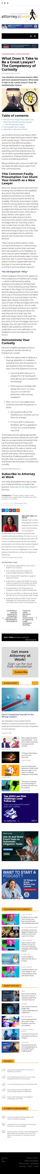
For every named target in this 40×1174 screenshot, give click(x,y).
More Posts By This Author (12, 557)
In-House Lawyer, (18, 495)
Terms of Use (24, 1163)
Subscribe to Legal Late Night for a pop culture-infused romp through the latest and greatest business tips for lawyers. (21, 583)
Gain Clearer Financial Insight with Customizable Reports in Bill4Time (19, 572)
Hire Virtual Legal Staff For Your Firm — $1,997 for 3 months (21, 567)
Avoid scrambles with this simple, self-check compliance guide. (20, 1118)
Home (36, 1166)
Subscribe (21, 672)
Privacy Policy (32, 1158)
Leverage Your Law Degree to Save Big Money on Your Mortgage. (21, 1125)
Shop (30, 1166)
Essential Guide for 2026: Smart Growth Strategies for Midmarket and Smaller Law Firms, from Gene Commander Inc (21, 600)
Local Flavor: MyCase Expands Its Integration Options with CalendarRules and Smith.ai (11, 616)
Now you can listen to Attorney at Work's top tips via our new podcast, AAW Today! (22, 594)
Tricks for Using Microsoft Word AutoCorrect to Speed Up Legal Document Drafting (28, 618)
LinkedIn (14, 549)
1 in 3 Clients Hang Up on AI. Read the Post (22, 1084)
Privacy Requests (31, 1161)
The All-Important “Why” (14, 125)
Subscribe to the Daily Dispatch (23, 487)
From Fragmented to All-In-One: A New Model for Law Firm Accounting (21, 1078)
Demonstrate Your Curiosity (14, 127)
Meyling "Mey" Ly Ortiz (12, 73)
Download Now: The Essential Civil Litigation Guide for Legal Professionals (21, 589)
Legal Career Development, (23, 497)
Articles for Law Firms (20, 638)
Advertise (34, 1163)
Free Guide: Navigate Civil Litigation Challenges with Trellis (20, 1098)
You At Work (12, 499)
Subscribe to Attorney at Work (15, 129)
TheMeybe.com (29, 536)
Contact (22, 1166)
